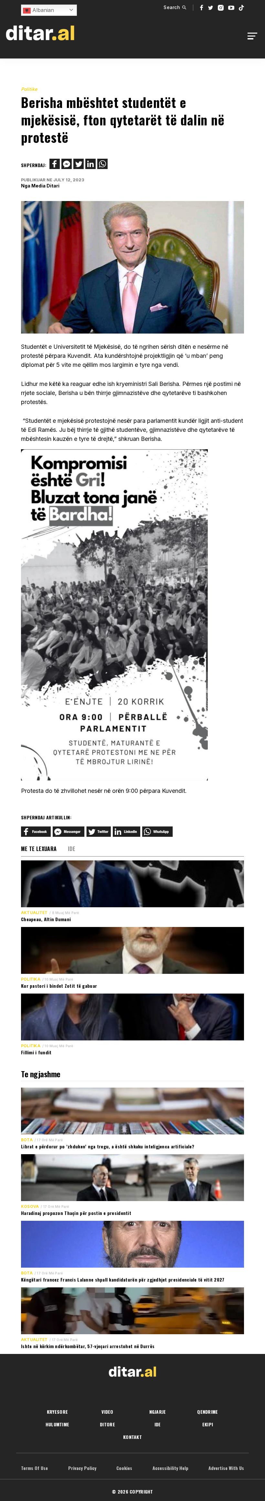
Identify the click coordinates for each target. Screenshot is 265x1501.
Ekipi (207, 1424)
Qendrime (207, 1411)
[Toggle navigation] (254, 36)
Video (107, 1411)
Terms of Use (34, 1467)
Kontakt (132, 1436)
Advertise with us (226, 1467)
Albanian (42, 10)
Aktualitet (34, 912)
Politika (30, 979)
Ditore (107, 1424)
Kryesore (57, 1411)
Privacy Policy (82, 1467)
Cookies (124, 1467)
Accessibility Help (170, 1467)
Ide (71, 848)
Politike (29, 89)
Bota (27, 1140)
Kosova (30, 1206)
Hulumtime (57, 1424)
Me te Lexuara (39, 848)
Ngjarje (157, 1411)
